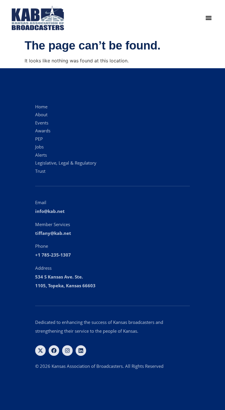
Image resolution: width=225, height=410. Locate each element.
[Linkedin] (81, 350)
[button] (208, 18)
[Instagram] (67, 350)
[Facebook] (54, 350)
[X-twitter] (40, 350)
